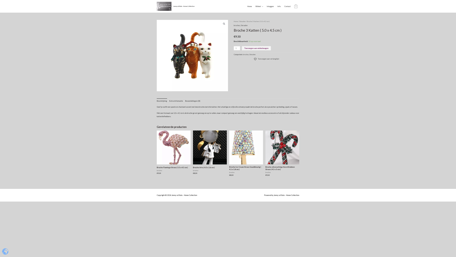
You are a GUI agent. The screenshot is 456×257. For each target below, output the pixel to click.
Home (249, 6)
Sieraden (242, 21)
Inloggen (270, 6)
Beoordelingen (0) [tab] (192, 101)
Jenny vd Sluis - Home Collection (184, 6)
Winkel (258, 6)
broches (237, 25)
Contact (287, 6)
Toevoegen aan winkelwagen (256, 48)
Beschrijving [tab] (162, 101)
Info (279, 6)
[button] (224, 24)
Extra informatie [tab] (176, 101)
